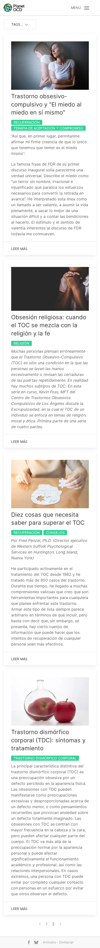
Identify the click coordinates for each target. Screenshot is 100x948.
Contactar (66, 942)
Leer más (19, 249)
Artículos (49, 942)
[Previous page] (40, 923)
